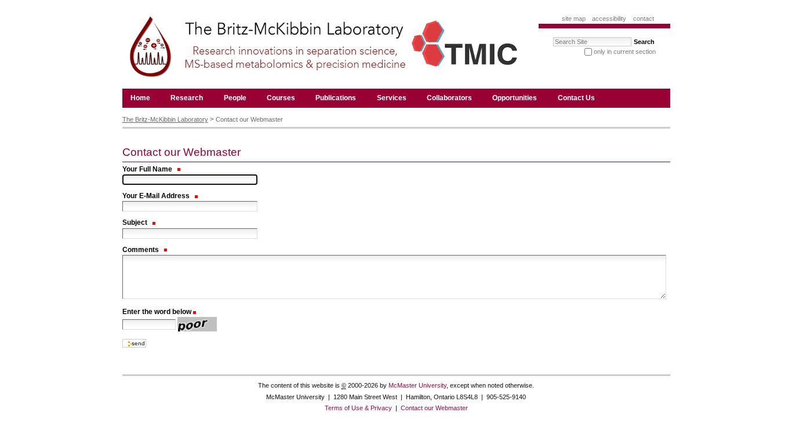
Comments (141, 250)
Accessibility (609, 18)
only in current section (625, 51)
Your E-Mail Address (156, 196)
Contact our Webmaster (434, 407)
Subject (135, 222)
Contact (643, 18)
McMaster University (417, 385)
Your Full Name (148, 169)
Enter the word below (156, 312)
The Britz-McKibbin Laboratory (165, 119)
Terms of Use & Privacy (358, 407)
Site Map (574, 18)
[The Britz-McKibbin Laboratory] (320, 49)
